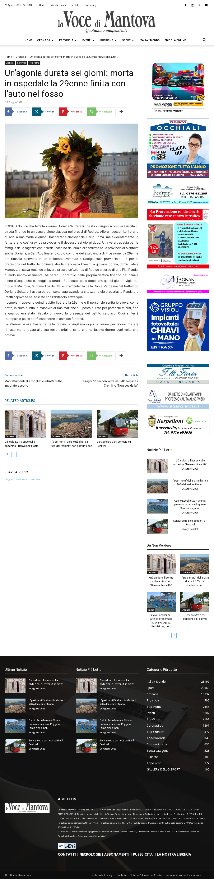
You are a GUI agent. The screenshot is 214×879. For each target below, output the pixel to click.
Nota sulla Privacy (102, 875)
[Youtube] (206, 5)
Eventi (86, 40)
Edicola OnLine (58, 4)
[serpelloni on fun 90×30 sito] (178, 434)
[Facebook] (185, 5)
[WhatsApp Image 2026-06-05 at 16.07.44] (178, 112)
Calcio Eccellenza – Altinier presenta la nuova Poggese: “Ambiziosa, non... (190, 504)
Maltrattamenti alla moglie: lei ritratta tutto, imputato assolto (34, 383)
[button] (204, 41)
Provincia (66, 40)
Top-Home (34, 62)
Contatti (75, 4)
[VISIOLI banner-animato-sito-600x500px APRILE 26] (178, 350)
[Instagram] (192, 5)
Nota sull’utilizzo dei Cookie (146, 875)
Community (90, 4)
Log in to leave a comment (23, 479)
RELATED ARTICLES (20, 401)
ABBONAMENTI (116, 854)
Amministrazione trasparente (183, 875)
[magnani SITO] (178, 292)
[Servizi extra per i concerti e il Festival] (117, 424)
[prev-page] (7, 454)
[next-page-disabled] (14, 454)
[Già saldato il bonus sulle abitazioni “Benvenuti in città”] (25, 424)
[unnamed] (178, 408)
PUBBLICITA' (143, 854)
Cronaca (43, 40)
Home (42, 4)
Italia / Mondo (150, 40)
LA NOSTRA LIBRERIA (174, 854)
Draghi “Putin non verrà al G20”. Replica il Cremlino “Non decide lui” (110, 383)
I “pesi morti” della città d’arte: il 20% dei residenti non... (195, 581)
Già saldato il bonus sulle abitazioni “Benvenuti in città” (161, 581)
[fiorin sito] (178, 383)
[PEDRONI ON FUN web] (178, 203)
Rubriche (106, 40)
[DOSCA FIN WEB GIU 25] (178, 177)
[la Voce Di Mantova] (107, 22)
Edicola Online (175, 40)
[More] (121, 111)
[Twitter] (199, 5)
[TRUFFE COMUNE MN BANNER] (178, 267)
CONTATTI (67, 854)
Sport (126, 40)
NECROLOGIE (90, 854)
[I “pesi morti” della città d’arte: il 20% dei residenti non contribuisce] (71, 424)
